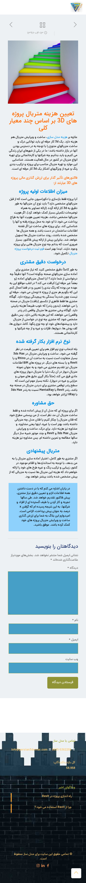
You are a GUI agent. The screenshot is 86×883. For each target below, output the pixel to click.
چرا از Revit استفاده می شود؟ (53, 807)
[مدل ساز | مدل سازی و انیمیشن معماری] (76, 7)
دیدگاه (72, 568)
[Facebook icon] (48, 866)
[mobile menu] (9, 7)
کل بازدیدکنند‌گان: (64, 763)
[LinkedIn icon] (43, 866)
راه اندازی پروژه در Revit (57, 796)
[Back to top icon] (76, 873)
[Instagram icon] (38, 866)
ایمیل (73, 640)
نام (75, 620)
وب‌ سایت (71, 659)
